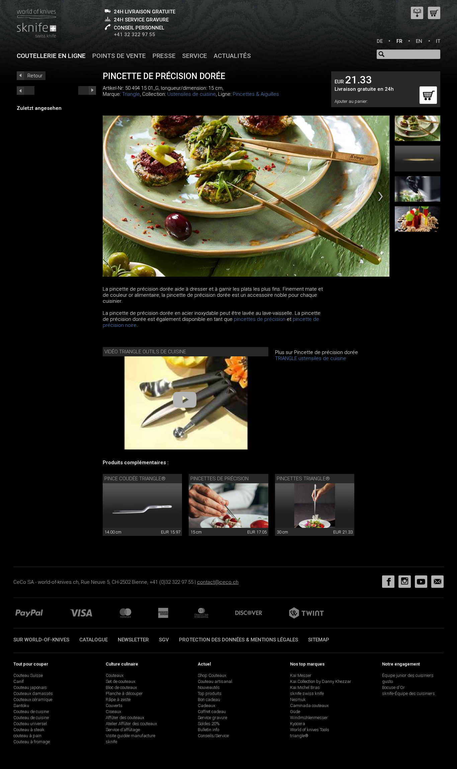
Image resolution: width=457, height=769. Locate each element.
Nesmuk (298, 699)
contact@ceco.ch (218, 582)
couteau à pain (27, 735)
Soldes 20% (209, 723)
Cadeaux (206, 705)
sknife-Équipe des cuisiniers (408, 693)
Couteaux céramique (32, 699)
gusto (387, 681)
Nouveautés (209, 687)
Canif (18, 681)
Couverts (114, 705)
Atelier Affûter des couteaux (131, 723)
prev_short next (87, 90)
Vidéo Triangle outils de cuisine (145, 352)
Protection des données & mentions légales (238, 640)
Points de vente (119, 56)
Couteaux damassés (33, 693)
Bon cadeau (209, 699)
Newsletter (133, 640)
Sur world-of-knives (41, 640)
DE (380, 41)
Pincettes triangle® (303, 479)
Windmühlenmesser (309, 717)
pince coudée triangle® (135, 479)
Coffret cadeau (212, 711)
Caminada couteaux (309, 705)
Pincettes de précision (219, 479)
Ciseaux (113, 711)
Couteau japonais (30, 687)
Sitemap (318, 640)
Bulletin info (208, 729)
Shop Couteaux (212, 675)
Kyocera (297, 723)
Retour (34, 76)
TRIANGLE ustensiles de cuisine (310, 358)
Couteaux (114, 675)
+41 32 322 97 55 (134, 34)
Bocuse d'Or (393, 687)
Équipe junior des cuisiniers (408, 675)
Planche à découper (124, 693)
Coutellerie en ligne (51, 56)
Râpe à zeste (118, 699)
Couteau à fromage (31, 741)
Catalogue (93, 640)
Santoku (21, 705)
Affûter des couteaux (125, 717)
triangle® (299, 735)
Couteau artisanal (215, 681)
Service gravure (212, 717)
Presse (164, 56)
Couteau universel (30, 723)
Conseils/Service (213, 735)
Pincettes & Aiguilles (256, 94)
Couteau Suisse (28, 675)
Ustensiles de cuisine (191, 94)
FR (399, 41)
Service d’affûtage (123, 729)
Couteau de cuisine (31, 711)
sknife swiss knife (307, 693)
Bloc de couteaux (121, 687)
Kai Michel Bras (305, 687)
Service (194, 56)
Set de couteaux (120, 681)
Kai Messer (300, 675)
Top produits (209, 693)
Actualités (232, 56)
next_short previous (25, 90)
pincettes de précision (259, 319)
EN (419, 41)
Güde (295, 711)
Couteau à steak (28, 729)
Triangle (131, 94)
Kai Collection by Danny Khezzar (320, 681)
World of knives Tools (309, 729)
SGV (164, 640)
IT (438, 41)
